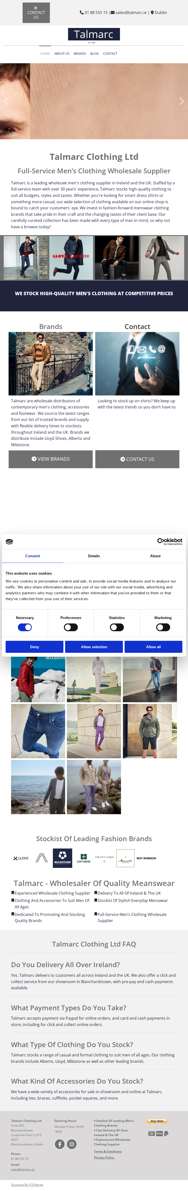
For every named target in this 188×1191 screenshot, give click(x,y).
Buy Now (157, 1121)
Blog (94, 53)
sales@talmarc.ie (23, 1169)
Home (45, 53)
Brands (80, 53)
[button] (36, 12)
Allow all (153, 647)
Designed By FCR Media (27, 1185)
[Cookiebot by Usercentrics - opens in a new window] (161, 541)
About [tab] (155, 556)
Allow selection (94, 647)
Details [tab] (94, 556)
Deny (34, 647)
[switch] (71, 627)
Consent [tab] (32, 556)
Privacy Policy (104, 1157)
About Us (61, 53)
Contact (110, 53)
